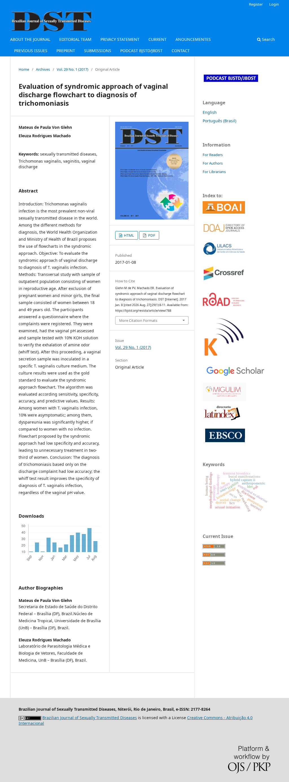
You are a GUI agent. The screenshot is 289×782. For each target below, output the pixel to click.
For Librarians (214, 171)
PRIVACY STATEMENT (119, 39)
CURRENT (157, 39)
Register (256, 4)
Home (24, 69)
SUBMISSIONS (97, 50)
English (210, 112)
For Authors (213, 163)
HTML (128, 235)
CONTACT (181, 50)
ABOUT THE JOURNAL (30, 39)
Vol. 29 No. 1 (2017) (72, 69)
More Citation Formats (138, 320)
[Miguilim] (224, 391)
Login (274, 4)
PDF (151, 235)
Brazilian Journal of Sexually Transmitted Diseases (89, 717)
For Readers (213, 154)
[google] (234, 370)
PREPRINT (65, 50)
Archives (43, 69)
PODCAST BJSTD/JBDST (141, 50)
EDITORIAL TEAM (75, 39)
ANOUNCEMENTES (193, 39)
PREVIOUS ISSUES (30, 50)
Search (268, 39)
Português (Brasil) (219, 120)
